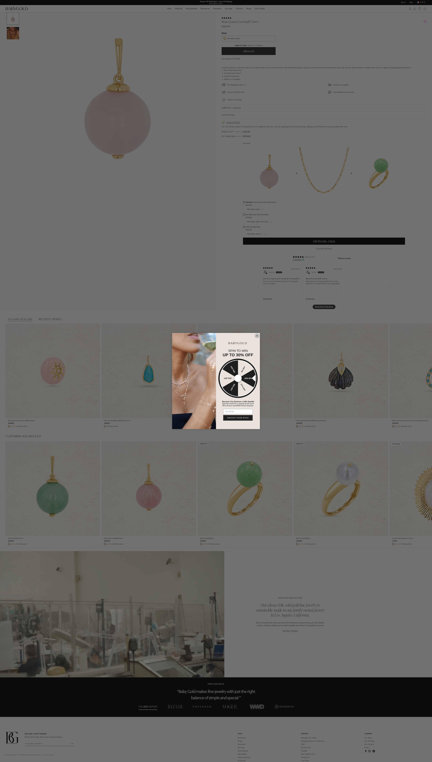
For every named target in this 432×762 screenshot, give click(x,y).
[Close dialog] (257, 336)
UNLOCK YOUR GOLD (238, 417)
